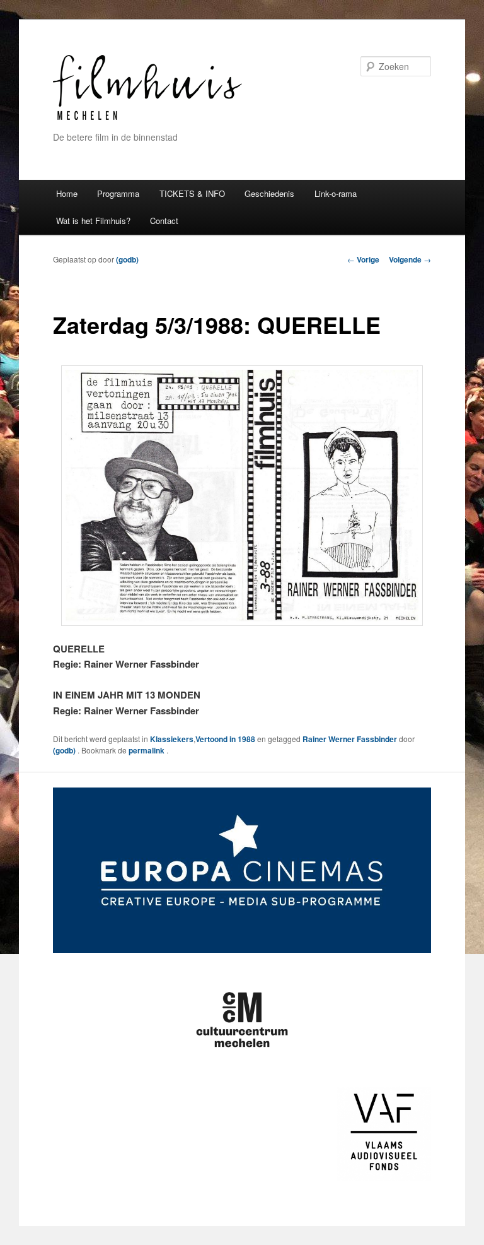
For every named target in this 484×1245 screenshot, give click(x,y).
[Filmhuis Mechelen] (147, 118)
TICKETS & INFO (192, 193)
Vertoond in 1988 (225, 739)
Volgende (410, 259)
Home (67, 193)
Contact (164, 221)
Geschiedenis (269, 193)
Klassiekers (171, 739)
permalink (147, 750)
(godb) (127, 259)
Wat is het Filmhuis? (93, 221)
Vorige (363, 259)
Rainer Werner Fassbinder (349, 739)
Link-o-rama (335, 193)
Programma (118, 193)
